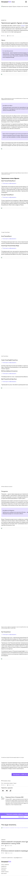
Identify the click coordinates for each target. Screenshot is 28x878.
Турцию (23, 25)
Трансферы (3, 869)
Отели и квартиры (5, 864)
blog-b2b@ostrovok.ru (18, 857)
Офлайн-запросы (5, 871)
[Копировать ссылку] (10, 790)
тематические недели (8, 783)
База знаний (4, 873)
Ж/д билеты (3, 868)
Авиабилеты (3, 866)
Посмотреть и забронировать (9, 183)
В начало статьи (6, 780)
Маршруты (3, 20)
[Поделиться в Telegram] (6, 790)
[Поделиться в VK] (3, 790)
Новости (3, 839)
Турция (14, 783)
